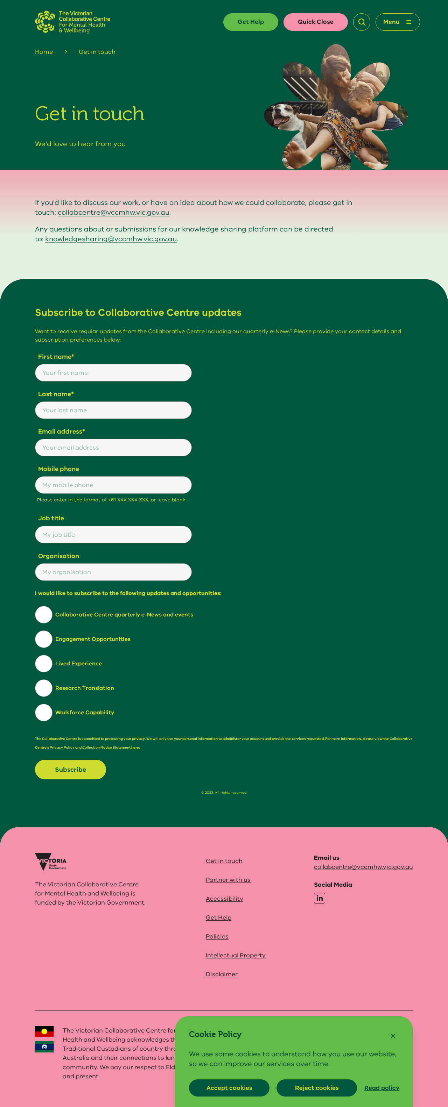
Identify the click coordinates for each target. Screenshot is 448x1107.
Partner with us (228, 880)
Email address (60, 431)
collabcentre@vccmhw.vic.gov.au (113, 212)
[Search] (362, 22)
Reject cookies (317, 1088)
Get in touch (224, 861)
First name (54, 356)
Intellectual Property (236, 955)
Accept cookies (229, 1088)
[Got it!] (393, 1036)
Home (44, 52)
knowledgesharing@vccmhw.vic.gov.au (111, 239)
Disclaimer (222, 974)
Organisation (58, 556)
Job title (51, 518)
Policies (217, 936)
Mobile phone (58, 469)
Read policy (381, 1088)
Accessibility (224, 898)
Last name (54, 394)
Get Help (251, 21)
